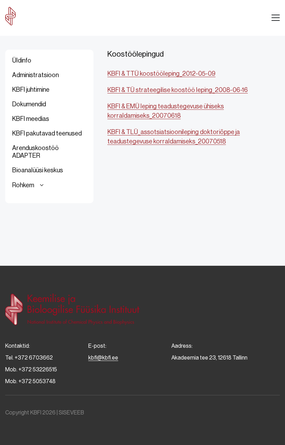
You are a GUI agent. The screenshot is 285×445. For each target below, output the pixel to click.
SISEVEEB (71, 412)
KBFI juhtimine (30, 89)
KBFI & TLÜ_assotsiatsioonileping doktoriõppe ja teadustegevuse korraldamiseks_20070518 (173, 137)
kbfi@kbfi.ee (103, 357)
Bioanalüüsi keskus (37, 170)
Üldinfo (21, 60)
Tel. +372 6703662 (29, 357)
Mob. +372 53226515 (31, 369)
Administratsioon (35, 75)
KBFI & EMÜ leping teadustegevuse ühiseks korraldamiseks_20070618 (165, 111)
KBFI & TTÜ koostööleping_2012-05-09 (161, 73)
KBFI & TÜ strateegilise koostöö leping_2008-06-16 (177, 89)
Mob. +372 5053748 (30, 381)
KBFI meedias (30, 118)
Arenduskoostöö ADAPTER (35, 152)
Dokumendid (29, 104)
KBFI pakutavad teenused (47, 133)
